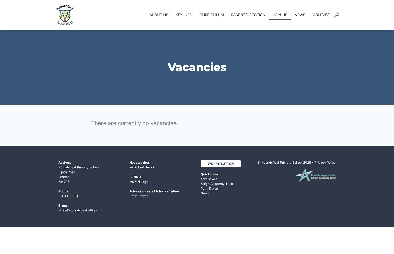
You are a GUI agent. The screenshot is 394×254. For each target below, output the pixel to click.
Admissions (209, 179)
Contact (321, 15)
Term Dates (209, 188)
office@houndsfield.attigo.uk (79, 210)
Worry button (221, 164)
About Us (159, 15)
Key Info (184, 15)
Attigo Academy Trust (217, 184)
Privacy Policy (325, 162)
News (300, 15)
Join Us (280, 15)
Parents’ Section (248, 15)
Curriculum (212, 15)
